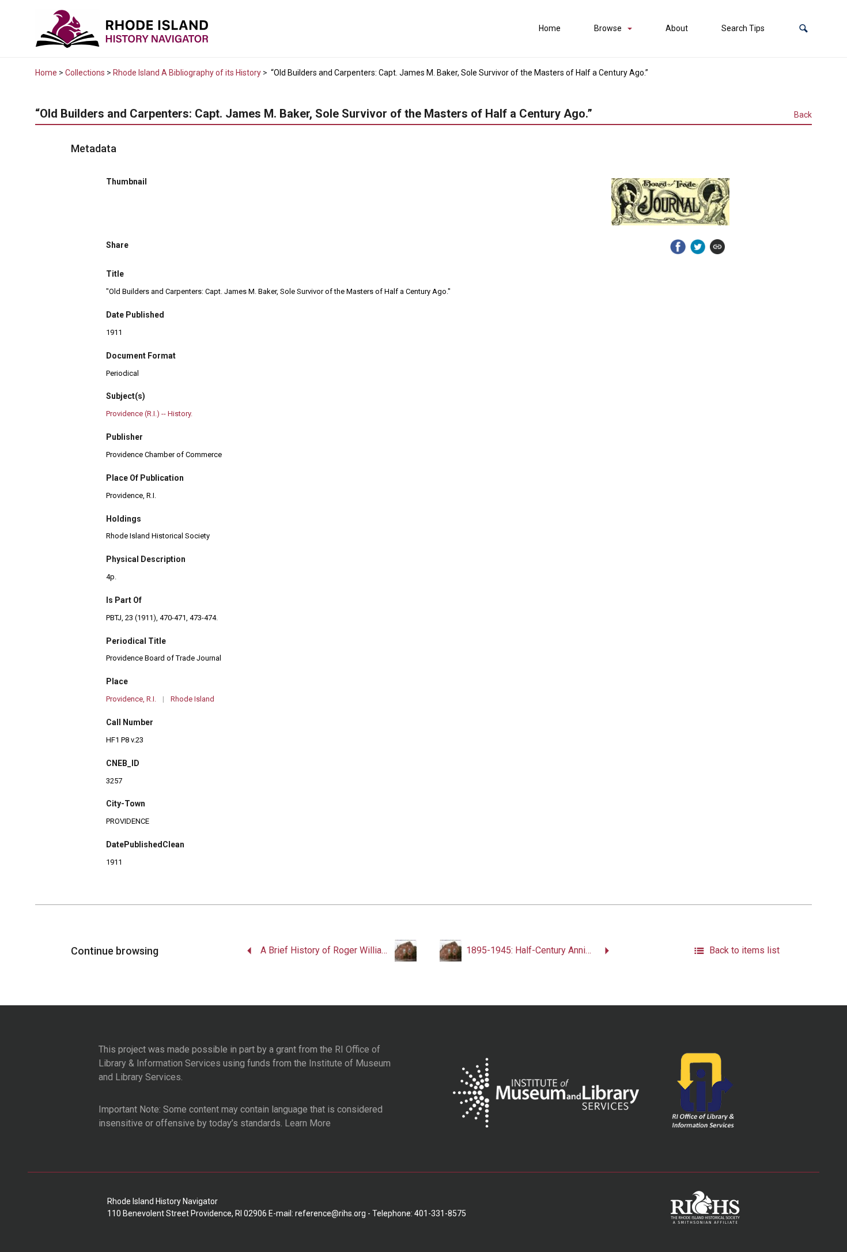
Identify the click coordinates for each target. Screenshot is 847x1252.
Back (803, 114)
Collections (85, 72)
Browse (608, 28)
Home (550, 28)
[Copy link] (717, 246)
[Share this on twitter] (697, 246)
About (677, 28)
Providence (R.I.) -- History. (149, 413)
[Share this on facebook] (677, 246)
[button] (803, 28)
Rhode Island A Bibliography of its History (187, 72)
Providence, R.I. (131, 699)
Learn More (308, 1123)
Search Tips (743, 28)
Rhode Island (192, 699)
